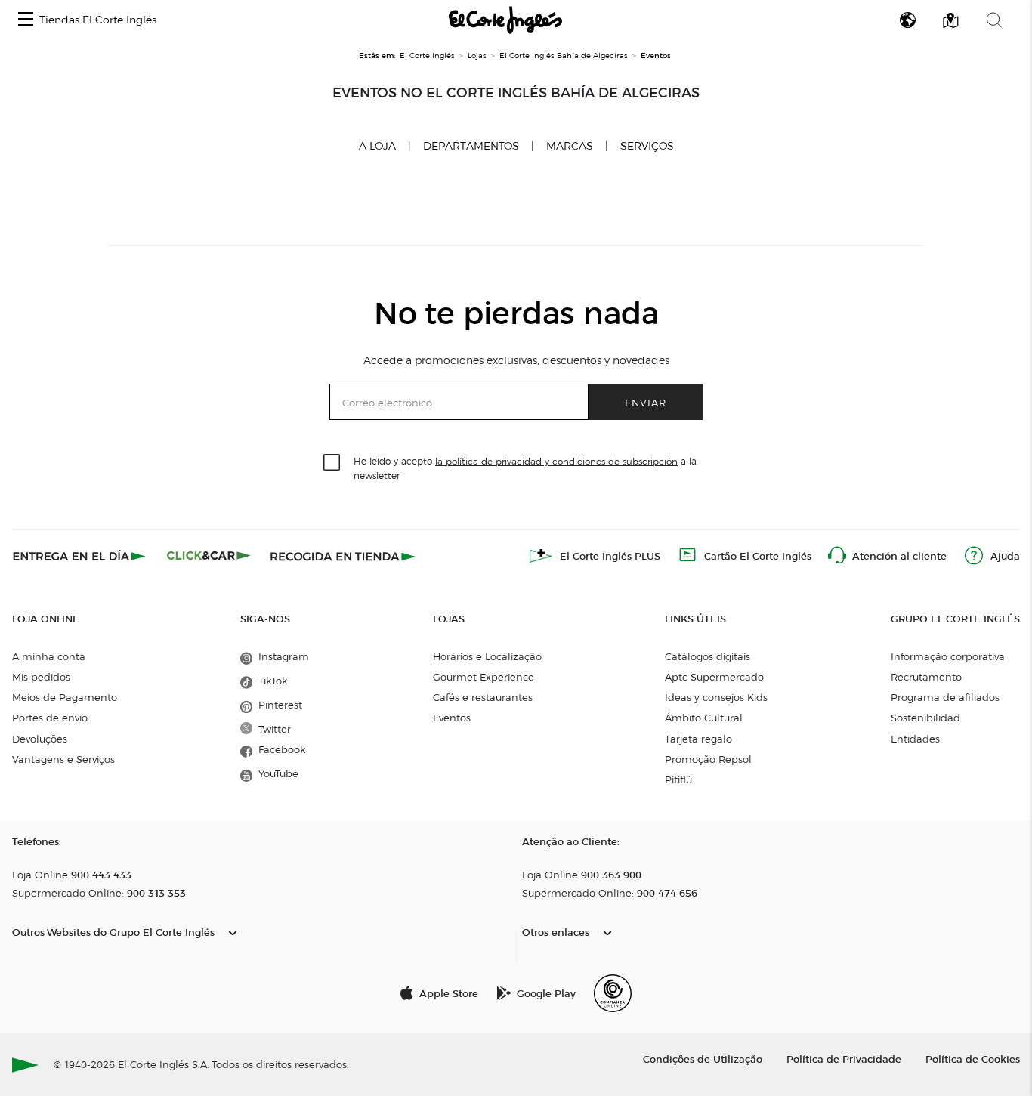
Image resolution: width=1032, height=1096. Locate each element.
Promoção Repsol (708, 759)
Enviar (645, 402)
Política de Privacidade (843, 1058)
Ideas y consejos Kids (716, 697)
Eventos (452, 718)
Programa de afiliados (945, 697)
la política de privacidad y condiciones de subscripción (556, 461)
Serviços (647, 146)
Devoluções (39, 739)
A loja (377, 146)
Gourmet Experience (483, 677)
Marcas (569, 146)
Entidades (915, 739)
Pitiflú (678, 779)
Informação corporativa (948, 656)
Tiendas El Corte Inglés (97, 20)
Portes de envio (50, 718)
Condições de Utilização (702, 1058)
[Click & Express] (80, 556)
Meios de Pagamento (64, 697)
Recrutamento (926, 677)
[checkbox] (332, 463)
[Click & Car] (209, 556)
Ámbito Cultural (704, 718)
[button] (25, 20)
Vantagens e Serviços (63, 759)
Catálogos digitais (707, 656)
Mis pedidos (41, 677)
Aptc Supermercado (714, 677)
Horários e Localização (487, 656)
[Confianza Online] (613, 993)
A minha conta (48, 656)
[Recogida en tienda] (343, 556)
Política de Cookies (972, 1058)
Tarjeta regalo (698, 739)
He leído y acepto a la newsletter (525, 467)
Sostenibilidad (925, 718)
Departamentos (471, 146)
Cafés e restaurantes (483, 697)
